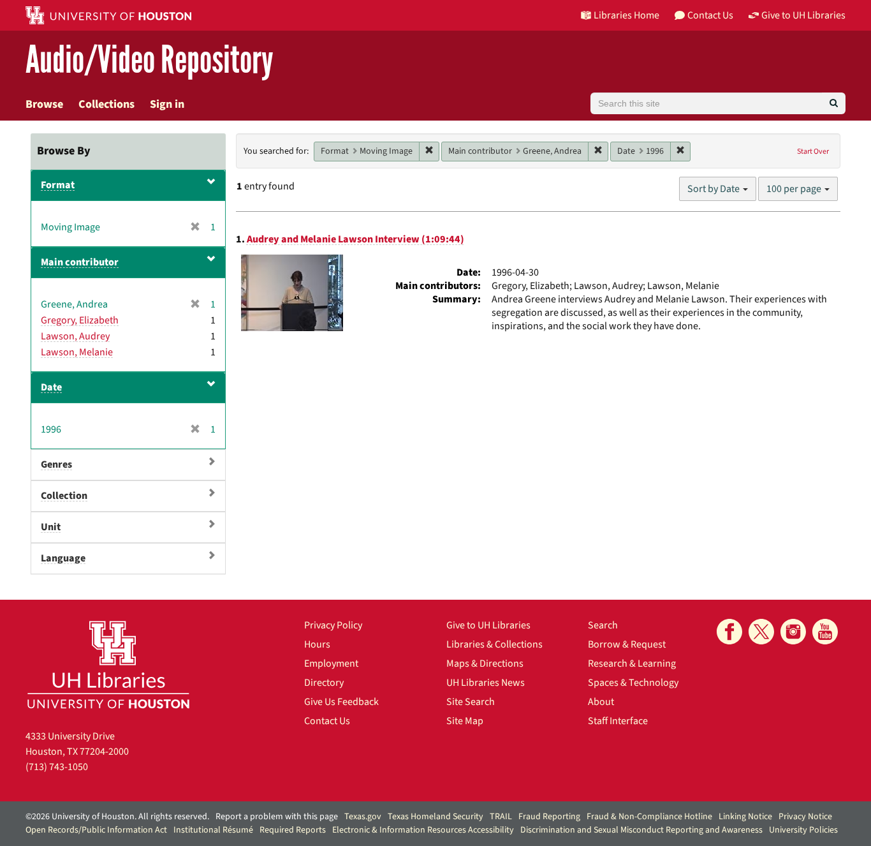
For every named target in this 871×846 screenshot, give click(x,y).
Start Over (813, 151)
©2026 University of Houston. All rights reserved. (117, 816)
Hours (317, 644)
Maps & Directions (484, 664)
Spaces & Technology (633, 683)
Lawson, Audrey (75, 336)
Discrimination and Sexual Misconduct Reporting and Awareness (641, 830)
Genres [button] (56, 464)
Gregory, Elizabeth (80, 320)
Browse (44, 104)
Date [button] (51, 387)
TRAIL (501, 816)
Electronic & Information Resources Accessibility (423, 830)
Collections (106, 104)
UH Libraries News (485, 683)
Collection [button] (64, 496)
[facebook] (729, 631)
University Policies (803, 830)
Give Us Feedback (341, 702)
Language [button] (63, 558)
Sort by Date (714, 189)
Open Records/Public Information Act (96, 830)
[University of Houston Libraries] (108, 664)
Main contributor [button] (80, 262)
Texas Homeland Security (435, 816)
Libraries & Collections (494, 644)
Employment (331, 664)
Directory (324, 683)
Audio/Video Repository (150, 60)
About (601, 702)
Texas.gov (362, 816)
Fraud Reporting (549, 816)
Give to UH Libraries (488, 625)
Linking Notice (745, 816)
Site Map (464, 721)
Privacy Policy (333, 625)
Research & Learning (632, 664)
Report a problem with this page (277, 816)
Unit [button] (51, 527)
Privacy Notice (805, 816)
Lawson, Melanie (77, 352)
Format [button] (58, 185)
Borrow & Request (627, 644)
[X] (761, 631)
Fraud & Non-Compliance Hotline (649, 816)
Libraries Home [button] (626, 15)
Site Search (470, 702)
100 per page (794, 189)
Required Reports (293, 830)
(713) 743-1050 (57, 767)
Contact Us (327, 721)
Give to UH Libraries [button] (803, 15)
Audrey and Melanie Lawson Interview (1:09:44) (355, 239)
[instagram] (793, 631)
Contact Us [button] (710, 15)
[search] (833, 103)
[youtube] (825, 631)
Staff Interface (618, 721)
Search (603, 625)
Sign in (167, 104)
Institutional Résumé (213, 830)
